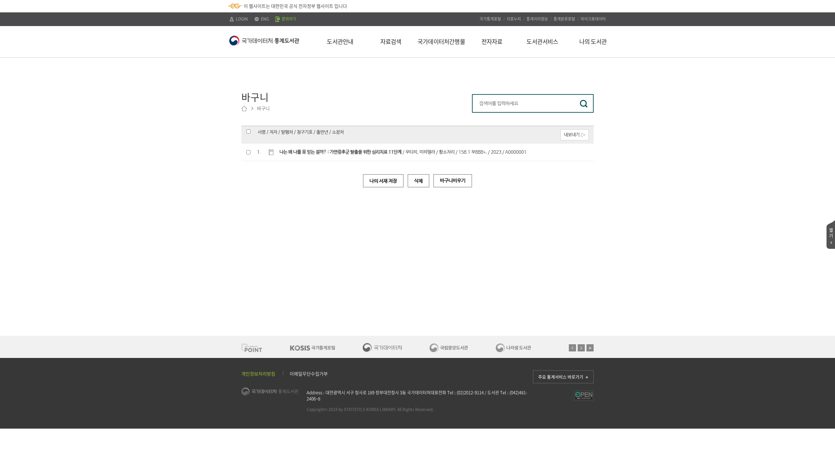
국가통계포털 (490, 19)
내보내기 (572, 134)
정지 (590, 347)
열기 (831, 232)
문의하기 (288, 19)
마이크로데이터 (593, 19)
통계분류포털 (564, 19)
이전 (572, 347)
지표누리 (514, 19)
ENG (264, 19)
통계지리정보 (537, 19)
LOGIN (241, 19)
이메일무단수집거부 (309, 373)
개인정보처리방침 (258, 373)
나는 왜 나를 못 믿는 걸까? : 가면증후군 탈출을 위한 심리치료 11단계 (341, 152)
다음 (581, 347)
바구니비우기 (452, 180)
